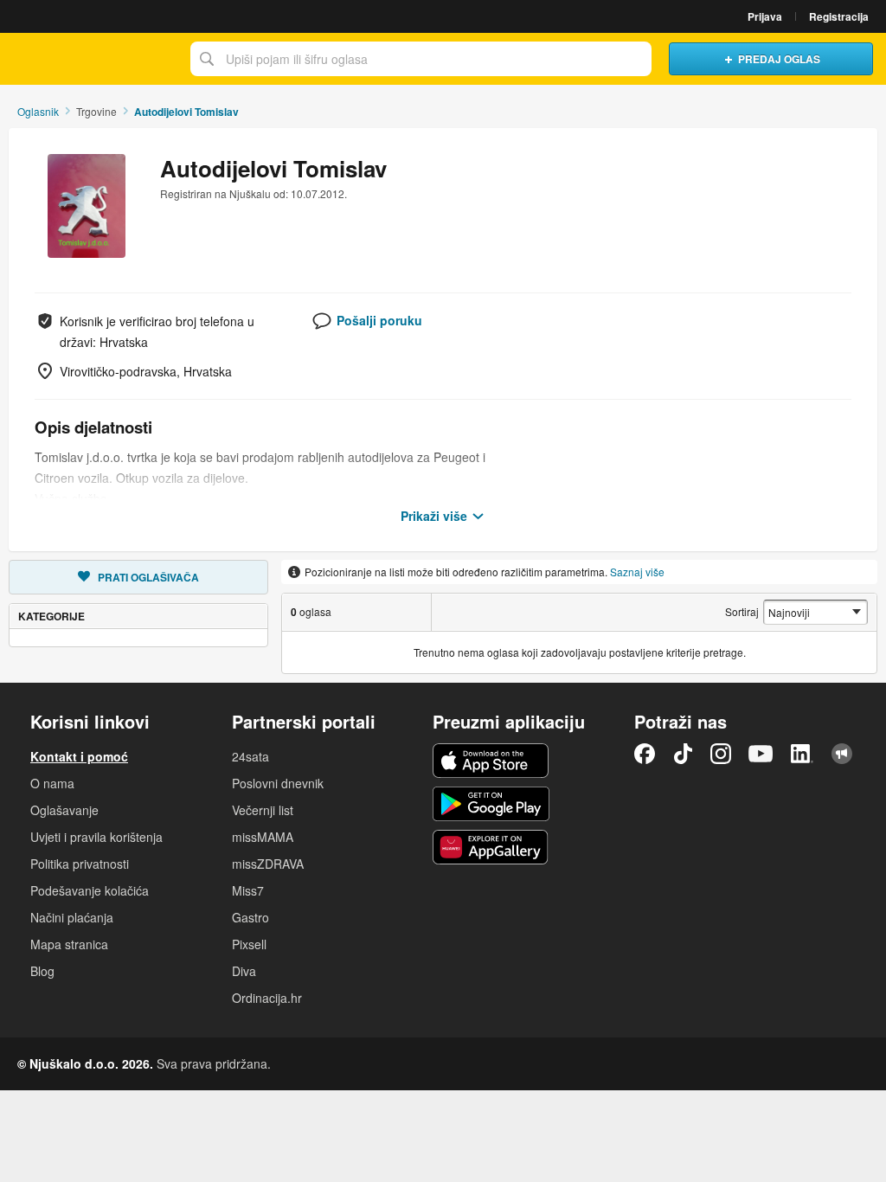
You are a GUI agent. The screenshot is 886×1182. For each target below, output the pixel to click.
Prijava (765, 16)
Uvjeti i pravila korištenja (96, 836)
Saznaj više (637, 571)
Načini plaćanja (71, 917)
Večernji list (262, 810)
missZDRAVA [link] (268, 863)
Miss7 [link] (248, 890)
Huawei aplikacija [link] (491, 847)
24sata (250, 756)
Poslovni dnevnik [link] (278, 783)
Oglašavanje (64, 810)
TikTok (682, 753)
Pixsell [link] (249, 944)
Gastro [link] (250, 917)
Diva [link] (244, 971)
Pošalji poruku (379, 320)
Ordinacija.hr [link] (267, 997)
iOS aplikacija (491, 760)
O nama (52, 783)
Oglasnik (38, 111)
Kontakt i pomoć (79, 756)
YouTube (760, 753)
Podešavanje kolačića (89, 890)
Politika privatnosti (79, 863)
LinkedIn (802, 753)
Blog (42, 971)
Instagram (720, 753)
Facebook (644, 753)
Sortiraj (742, 611)
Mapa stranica (69, 944)
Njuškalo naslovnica (91, 59)
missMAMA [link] (262, 836)
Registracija (839, 16)
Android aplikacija (491, 804)
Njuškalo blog (841, 753)
